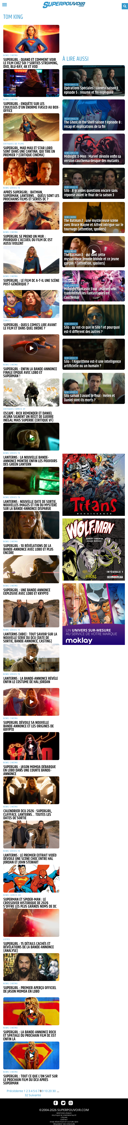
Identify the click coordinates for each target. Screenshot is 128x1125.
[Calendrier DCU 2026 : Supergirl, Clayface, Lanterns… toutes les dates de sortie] (31, 790)
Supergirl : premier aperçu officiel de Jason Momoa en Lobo (29, 989)
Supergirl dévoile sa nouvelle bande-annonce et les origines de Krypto (28, 726)
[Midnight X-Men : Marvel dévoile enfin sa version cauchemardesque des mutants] (93, 149)
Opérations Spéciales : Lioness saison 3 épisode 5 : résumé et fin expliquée (91, 90)
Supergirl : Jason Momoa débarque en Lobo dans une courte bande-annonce (29, 770)
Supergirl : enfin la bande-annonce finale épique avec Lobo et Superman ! (30, 372)
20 (50, 1091)
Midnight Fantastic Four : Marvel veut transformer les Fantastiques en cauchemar (90, 293)
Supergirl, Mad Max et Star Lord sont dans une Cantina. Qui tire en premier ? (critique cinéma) (29, 151)
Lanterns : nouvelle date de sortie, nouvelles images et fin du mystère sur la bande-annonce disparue (30, 505)
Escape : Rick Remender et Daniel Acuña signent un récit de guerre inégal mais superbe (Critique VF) (28, 416)
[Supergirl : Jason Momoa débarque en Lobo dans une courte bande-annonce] (31, 746)
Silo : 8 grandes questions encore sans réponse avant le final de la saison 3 (91, 193)
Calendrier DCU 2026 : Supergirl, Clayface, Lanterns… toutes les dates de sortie (27, 814)
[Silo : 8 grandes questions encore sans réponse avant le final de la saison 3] (93, 183)
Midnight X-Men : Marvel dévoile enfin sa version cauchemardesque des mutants (92, 159)
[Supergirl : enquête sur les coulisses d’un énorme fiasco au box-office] (31, 83)
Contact (64, 1119)
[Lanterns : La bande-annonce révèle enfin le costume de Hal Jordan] (31, 658)
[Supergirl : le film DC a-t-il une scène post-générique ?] (31, 260)
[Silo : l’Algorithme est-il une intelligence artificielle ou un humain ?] (93, 354)
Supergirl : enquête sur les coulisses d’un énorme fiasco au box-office (31, 107)
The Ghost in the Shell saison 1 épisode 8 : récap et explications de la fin (93, 124)
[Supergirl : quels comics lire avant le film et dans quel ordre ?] (31, 304)
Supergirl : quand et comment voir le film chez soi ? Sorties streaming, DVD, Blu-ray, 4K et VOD (30, 63)
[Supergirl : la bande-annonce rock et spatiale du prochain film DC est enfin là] (31, 1011)
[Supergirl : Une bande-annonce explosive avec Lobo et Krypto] (31, 569)
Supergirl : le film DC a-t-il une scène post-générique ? (31, 282)
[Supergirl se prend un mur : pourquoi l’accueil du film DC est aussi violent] (31, 216)
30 (54, 1091)
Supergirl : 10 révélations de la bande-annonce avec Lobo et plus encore (28, 549)
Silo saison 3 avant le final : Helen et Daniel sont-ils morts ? (89, 398)
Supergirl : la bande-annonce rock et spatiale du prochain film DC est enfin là (29, 1035)
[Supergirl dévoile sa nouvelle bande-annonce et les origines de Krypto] (31, 702)
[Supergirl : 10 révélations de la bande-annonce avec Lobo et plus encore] (31, 525)
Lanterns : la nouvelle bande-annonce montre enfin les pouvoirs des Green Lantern (30, 461)
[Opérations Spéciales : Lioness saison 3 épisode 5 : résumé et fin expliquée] (93, 80)
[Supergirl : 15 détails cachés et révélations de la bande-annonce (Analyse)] (31, 923)
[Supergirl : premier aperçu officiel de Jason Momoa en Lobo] (31, 967)
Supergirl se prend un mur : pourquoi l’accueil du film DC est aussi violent (27, 240)
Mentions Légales (64, 1113)
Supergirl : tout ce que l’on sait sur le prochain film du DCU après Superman (30, 1079)
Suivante (35, 1095)
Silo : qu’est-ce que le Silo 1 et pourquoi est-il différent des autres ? (92, 330)
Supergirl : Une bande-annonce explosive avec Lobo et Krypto (26, 592)
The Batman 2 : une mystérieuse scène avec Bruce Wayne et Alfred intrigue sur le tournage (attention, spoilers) (93, 225)
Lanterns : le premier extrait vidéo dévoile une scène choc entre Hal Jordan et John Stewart (30, 858)
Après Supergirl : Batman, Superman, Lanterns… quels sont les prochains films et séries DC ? (31, 195)
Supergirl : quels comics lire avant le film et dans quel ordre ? (30, 327)
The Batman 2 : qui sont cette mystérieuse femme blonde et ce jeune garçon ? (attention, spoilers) (91, 259)
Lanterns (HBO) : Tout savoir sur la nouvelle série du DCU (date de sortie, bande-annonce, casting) (30, 637)
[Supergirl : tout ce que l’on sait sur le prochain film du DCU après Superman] (31, 1056)
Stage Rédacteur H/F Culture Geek (64, 1122)
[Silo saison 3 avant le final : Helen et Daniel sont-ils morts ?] (93, 388)
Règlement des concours (64, 1124)
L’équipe (64, 1117)
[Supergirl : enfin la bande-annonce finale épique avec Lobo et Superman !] (31, 348)
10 (46, 1091)
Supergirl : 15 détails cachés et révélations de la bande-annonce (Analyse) (28, 947)
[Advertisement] (93, 31)
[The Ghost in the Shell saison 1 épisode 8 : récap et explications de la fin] (93, 115)
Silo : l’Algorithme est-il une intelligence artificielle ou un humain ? (92, 364)
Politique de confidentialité (64, 1115)
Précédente (15, 1091)
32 (26, 1095)
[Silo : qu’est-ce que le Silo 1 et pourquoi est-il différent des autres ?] (93, 320)
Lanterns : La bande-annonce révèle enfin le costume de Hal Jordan (30, 680)
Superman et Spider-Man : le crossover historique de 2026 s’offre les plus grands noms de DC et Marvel (30, 905)
